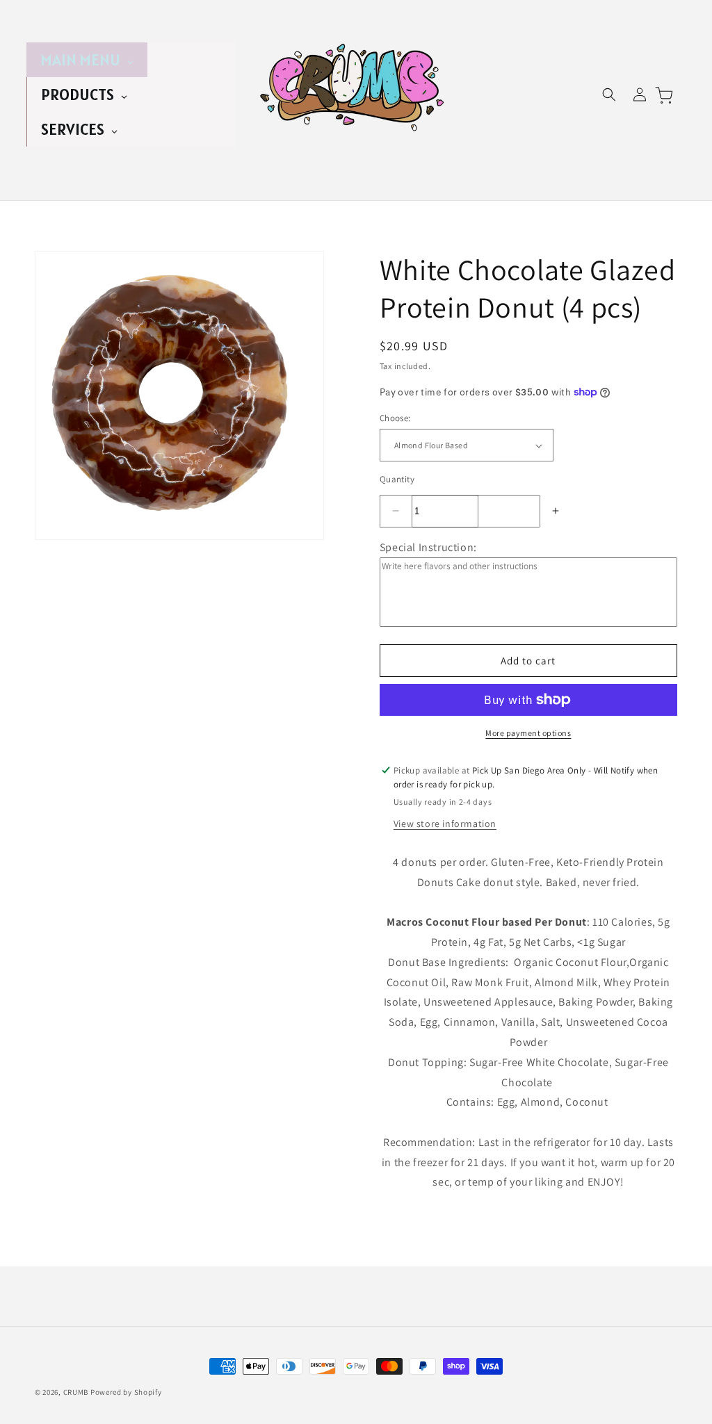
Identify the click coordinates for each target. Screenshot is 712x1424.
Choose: (395, 418)
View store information (445, 823)
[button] (609, 94)
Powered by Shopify (126, 1392)
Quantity (397, 479)
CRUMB (76, 1392)
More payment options (528, 733)
